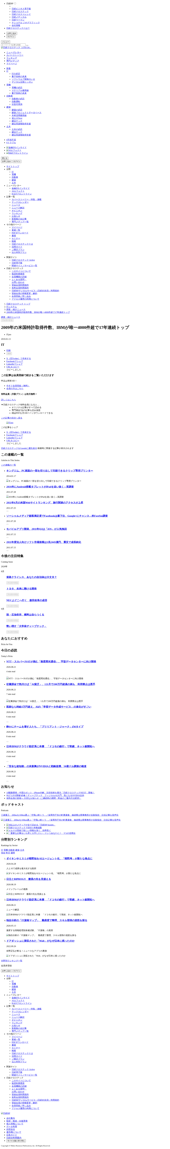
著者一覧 (16, 230)
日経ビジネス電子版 (21, 9)
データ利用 (11, 1126)
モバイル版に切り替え (16, 1141)
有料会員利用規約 (20, 288)
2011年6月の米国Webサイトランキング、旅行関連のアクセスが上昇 (44, 502)
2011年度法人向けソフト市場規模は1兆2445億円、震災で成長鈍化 (43, 542)
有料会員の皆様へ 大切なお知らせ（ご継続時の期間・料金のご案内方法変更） (43, 798)
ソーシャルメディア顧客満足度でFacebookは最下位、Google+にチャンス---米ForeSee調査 (57, 515)
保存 (9, 353)
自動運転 (16, 101)
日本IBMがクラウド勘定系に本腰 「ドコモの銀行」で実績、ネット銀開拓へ (50, 746)
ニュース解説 (18, 208)
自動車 (9, 96)
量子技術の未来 (19, 76)
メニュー (5, 42)
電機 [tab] (6, 850)
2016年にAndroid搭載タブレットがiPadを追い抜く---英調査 (40, 486)
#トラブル (11, 142)
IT (7, 71)
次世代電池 (17, 104)
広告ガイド (11, 1135)
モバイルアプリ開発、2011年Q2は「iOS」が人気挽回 (36, 529)
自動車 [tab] (11, 850)
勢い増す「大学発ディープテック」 (26, 626)
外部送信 (10, 1129)
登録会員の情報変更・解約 (24, 293)
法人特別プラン (19, 252)
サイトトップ (12, 166)
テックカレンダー (20, 202)
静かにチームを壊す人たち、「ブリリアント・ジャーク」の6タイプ (44, 726)
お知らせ (16, 216)
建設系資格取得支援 (21, 124)
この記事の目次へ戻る (11, 418)
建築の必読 (17, 110)
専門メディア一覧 (20, 222)
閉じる (4, 158)
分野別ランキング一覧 (11, 961)
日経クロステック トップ (18, 304)
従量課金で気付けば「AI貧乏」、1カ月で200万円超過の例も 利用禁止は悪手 (50, 684)
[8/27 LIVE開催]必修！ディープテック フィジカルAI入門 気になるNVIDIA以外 (45, 795)
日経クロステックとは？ (18, 28)
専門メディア (12, 61)
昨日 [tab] (8, 853)
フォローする (7, 320)
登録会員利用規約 (20, 285)
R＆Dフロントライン (22, 194)
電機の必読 (17, 87)
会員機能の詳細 (19, 277)
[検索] (27, 45)
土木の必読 (17, 129)
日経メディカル (19, 17)
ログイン (10, 37)
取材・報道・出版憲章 (17, 1121)
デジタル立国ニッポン (22, 82)
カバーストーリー (14, 55)
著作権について (13, 1132)
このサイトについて (21, 271)
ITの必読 (16, 74)
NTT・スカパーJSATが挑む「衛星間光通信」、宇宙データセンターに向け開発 (51, 661)
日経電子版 (17, 263)
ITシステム (11, 307)
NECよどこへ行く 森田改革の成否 (26, 600)
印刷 (8, 350)
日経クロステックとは (22, 244)
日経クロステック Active (23, 260)
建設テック (17, 121)
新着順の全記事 (19, 219)
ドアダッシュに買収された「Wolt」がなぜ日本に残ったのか (40, 940)
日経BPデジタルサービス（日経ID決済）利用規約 (35, 291)
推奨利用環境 (18, 274)
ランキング (11, 58)
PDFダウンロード (20, 233)
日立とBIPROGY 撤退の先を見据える (28, 879)
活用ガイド (17, 247)
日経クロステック (20, 11)
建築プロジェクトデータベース (26, 112)
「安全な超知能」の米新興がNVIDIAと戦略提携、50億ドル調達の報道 (46, 766)
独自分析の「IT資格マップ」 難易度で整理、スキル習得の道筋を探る (46, 920)
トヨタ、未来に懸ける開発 (21, 588)
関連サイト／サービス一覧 (24, 265)
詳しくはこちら (8, 400)
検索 (14, 241)
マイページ (11, 63)
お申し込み (11, 33)
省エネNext (17, 118)
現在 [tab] (3, 853)
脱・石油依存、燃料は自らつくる (25, 614)
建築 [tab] (17, 850)
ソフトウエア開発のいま (23, 79)
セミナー (16, 238)
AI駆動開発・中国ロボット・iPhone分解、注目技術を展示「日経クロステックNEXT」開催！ (50, 792)
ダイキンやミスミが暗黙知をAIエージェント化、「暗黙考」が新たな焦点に (49, 858)
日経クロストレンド (21, 14)
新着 (8, 68)
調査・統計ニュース (16, 309)
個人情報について (14, 1124)
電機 (8, 85)
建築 (8, 107)
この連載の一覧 (8, 465)
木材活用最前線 (19, 115)
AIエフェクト (18, 191)
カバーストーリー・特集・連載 (26, 199)
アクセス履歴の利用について (25, 299)
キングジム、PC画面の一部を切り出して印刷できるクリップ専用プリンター (49, 470)
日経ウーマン (18, 20)
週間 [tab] (13, 853)
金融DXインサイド (21, 188)
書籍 (14, 235)
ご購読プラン (18, 249)
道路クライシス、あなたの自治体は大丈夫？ (31, 577)
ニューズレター (13, 52)
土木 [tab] (22, 850)
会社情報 (16, 25)
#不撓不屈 (11, 140)
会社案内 (10, 1118)
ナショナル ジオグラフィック (26, 22)
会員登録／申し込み (21, 296)
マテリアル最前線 (20, 90)
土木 (8, 126)
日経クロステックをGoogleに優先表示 (19, 448)
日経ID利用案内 (13, 1138)
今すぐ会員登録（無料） (18, 386)
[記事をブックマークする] (7, 479)
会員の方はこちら (14, 388)
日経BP (9, 3)
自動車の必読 (18, 99)
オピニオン (17, 210)
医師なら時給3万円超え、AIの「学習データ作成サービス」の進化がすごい (48, 706)
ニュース (16, 205)
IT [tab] (2, 850)
